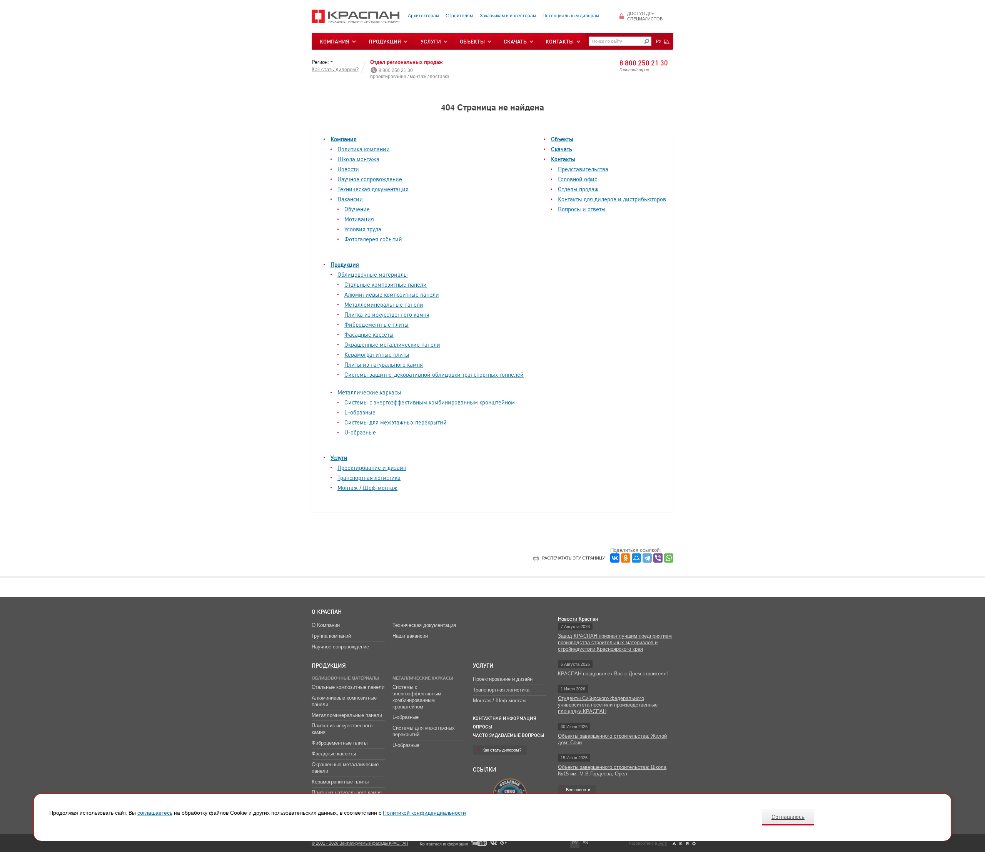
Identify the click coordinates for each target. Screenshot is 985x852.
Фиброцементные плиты (376, 324)
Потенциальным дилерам (571, 15)
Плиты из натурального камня (383, 364)
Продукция (385, 41)
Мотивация (359, 219)
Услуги (339, 457)
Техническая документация (373, 189)
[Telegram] (647, 558)
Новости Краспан (578, 619)
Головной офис (577, 179)
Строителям (459, 15)
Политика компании (363, 149)
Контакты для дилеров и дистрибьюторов (612, 199)
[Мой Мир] (636, 558)
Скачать (561, 149)
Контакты (563, 159)
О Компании (326, 625)
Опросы (482, 727)
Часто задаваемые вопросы (508, 735)
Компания (344, 139)
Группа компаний (331, 636)
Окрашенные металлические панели (392, 344)
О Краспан (327, 611)
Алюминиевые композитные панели (391, 294)
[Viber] (658, 558)
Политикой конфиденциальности (424, 813)
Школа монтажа (358, 159)
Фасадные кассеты (369, 334)
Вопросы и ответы (582, 209)
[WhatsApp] (668, 558)
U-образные (360, 432)
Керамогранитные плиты (376, 354)
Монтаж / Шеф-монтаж (367, 487)
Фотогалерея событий (373, 239)
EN (666, 41)
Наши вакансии (410, 636)
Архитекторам (423, 15)
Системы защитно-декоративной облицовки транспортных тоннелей (434, 374)
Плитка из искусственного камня (386, 314)
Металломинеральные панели (383, 304)
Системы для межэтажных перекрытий (395, 422)
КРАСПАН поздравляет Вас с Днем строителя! (613, 674)
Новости (348, 169)
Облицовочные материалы (372, 274)
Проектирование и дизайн (371, 467)
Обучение (357, 209)
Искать (646, 41)
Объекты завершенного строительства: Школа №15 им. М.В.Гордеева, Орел (612, 770)
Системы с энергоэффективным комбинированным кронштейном (429, 402)
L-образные (360, 412)
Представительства (583, 169)
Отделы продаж (578, 189)
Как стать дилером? (335, 69)
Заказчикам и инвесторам (508, 15)
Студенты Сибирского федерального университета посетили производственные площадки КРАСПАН (608, 704)
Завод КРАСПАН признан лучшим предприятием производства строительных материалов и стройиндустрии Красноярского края (615, 642)
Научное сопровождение (369, 179)
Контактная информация (504, 718)
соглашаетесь (154, 813)
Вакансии (350, 199)
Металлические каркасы (369, 392)
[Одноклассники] (625, 558)
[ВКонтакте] (614, 558)
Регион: (321, 62)
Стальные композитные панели (385, 284)
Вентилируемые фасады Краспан (356, 16)
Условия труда (362, 229)
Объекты (562, 139)
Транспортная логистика (369, 477)
